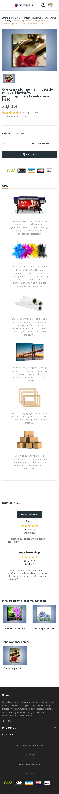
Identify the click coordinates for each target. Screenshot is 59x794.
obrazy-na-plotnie (33, 489)
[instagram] (9, 721)
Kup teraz (31, 154)
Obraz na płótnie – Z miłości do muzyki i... (15, 668)
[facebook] (3, 721)
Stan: (26, 498)
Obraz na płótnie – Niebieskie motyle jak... (44, 628)
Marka (21, 489)
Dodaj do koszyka (39, 143)
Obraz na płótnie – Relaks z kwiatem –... (15, 628)
